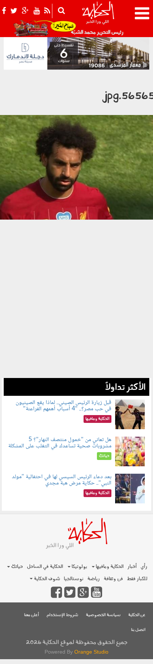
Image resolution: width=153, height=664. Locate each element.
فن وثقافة (113, 578)
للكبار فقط (137, 578)
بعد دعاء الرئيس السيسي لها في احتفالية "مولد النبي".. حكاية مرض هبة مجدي (61, 480)
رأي (143, 566)
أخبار (132, 566)
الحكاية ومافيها (109, 566)
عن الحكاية (137, 615)
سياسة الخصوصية (103, 615)
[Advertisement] (76, 311)
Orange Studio (91, 652)
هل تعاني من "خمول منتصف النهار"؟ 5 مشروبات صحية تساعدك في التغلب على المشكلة (59, 443)
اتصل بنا (138, 630)
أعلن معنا (31, 615)
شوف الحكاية (46, 578)
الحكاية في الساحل (45, 566)
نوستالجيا (74, 578)
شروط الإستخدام (62, 615)
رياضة (93, 578)
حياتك (16, 566)
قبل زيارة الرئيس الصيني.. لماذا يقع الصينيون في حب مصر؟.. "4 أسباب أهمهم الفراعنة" (63, 406)
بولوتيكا (79, 566)
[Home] (97, 18)
